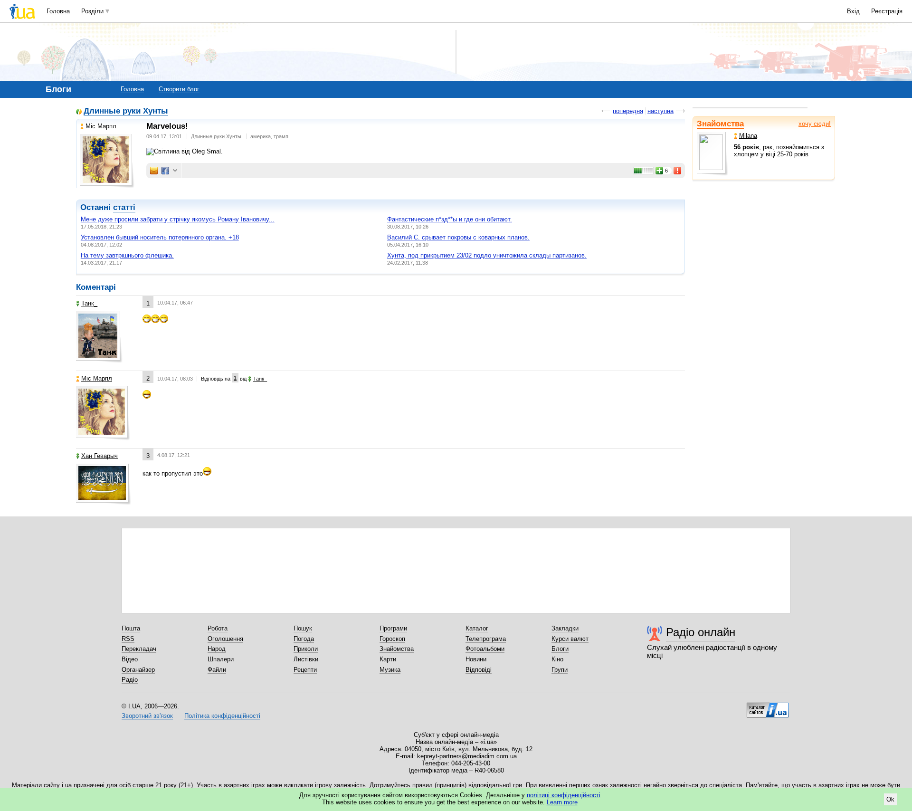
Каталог (477, 628)
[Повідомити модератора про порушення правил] (677, 170)
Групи (559, 669)
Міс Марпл (101, 126)
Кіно (557, 659)
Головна (58, 11)
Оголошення (225, 638)
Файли (217, 669)
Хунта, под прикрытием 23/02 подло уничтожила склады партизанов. (487, 255)
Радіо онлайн (700, 632)
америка (260, 136)
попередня (628, 110)
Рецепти (305, 669)
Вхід (853, 11)
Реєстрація (886, 11)
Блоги (560, 648)
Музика (390, 669)
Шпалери (221, 659)
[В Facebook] (165, 170)
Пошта (131, 628)
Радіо (130, 679)
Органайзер (138, 669)
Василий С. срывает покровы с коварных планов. (458, 237)
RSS (128, 638)
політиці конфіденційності (563, 795)
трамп (281, 136)
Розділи (92, 11)
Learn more (562, 802)
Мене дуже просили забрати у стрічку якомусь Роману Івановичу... (178, 219)
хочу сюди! (814, 123)
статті (124, 207)
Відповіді (479, 669)
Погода (304, 638)
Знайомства (720, 123)
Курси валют (570, 638)
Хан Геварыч (99, 455)
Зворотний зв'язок (147, 715)
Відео (130, 659)
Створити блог (179, 89)
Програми (393, 628)
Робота (218, 628)
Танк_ (89, 303)
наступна (660, 110)
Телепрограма (486, 638)
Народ (217, 648)
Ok (890, 799)
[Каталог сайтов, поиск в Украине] (767, 706)
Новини (476, 659)
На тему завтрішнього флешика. (127, 255)
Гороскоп (392, 638)
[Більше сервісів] (175, 171)
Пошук (303, 628)
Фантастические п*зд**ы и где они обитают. (449, 219)
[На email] (154, 170)
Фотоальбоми (485, 648)
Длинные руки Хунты (126, 111)
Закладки (565, 628)
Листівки (306, 659)
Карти (388, 659)
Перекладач (139, 648)
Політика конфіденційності (222, 715)
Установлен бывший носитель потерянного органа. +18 (160, 237)
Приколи (306, 648)
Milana (748, 135)
